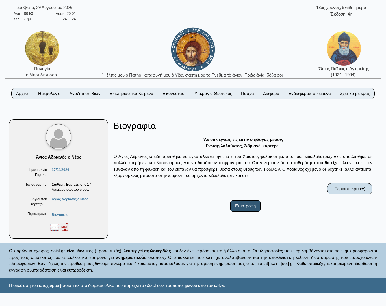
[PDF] (64, 227)
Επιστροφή (245, 205)
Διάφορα (271, 93)
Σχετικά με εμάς (355, 93)
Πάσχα (247, 93)
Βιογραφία (60, 215)
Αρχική (22, 93)
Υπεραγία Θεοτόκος (213, 93)
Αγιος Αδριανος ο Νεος (70, 199)
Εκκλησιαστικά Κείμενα (131, 93)
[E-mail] (54, 227)
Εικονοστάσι (173, 93)
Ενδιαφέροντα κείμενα (310, 93)
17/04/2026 (60, 170)
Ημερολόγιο (49, 93)
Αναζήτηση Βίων (85, 93)
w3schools (155, 285)
